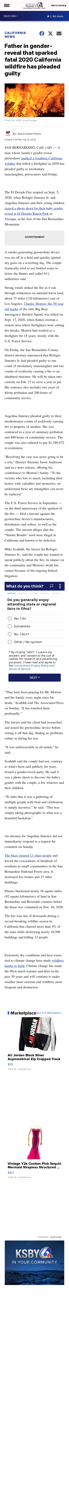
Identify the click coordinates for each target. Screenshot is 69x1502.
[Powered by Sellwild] (55, 1237)
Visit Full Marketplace (48, 1013)
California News (15, 35)
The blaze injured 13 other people (28, 855)
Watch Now (58, 5)
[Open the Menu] (6, 5)
